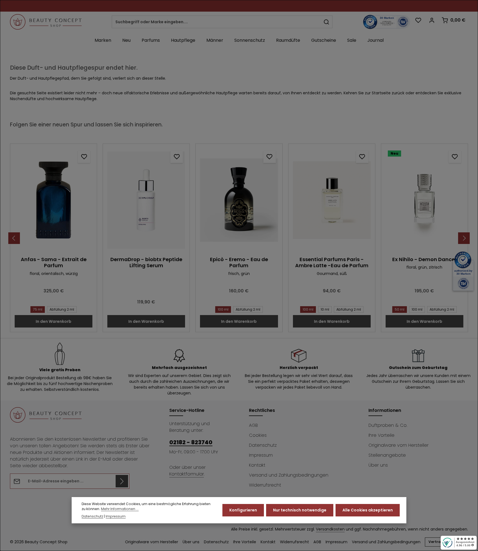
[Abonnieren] (122, 481)
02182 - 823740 (190, 442)
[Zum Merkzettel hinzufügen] (84, 156)
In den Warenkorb (53, 321)
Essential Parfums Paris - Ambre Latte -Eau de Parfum (331, 262)
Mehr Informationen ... (120, 509)
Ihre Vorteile (381, 435)
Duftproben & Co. (387, 425)
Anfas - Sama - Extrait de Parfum (54, 262)
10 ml (325, 309)
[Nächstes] (464, 238)
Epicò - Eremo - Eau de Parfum (239, 262)
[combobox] (216, 21)
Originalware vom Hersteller (398, 445)
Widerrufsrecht (265, 485)
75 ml (37, 309)
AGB (253, 425)
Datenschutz (263, 445)
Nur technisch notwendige (299, 510)
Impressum (261, 455)
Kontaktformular (186, 474)
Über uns (378, 465)
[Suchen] (326, 21)
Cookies (258, 435)
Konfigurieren (243, 510)
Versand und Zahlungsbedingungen (288, 475)
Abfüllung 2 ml (62, 309)
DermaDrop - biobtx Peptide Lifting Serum (146, 262)
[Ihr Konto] (431, 20)
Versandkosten (330, 529)
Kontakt (257, 465)
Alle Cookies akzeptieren (367, 510)
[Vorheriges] (14, 238)
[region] (239, 238)
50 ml (399, 309)
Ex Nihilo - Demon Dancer (424, 259)
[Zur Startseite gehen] (46, 22)
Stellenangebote (387, 455)
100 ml (223, 309)
